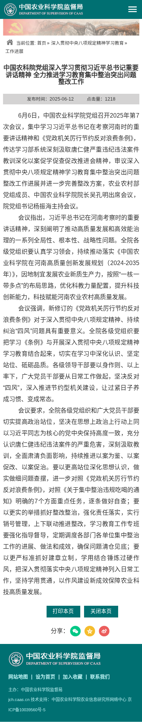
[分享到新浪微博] (104, 631)
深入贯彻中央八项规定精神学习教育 (87, 43)
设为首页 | (48, 676)
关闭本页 (101, 611)
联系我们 (100, 676)
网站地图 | (21, 676)
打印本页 (63, 611)
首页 (41, 43)
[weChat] (75, 631)
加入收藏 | (76, 676)
